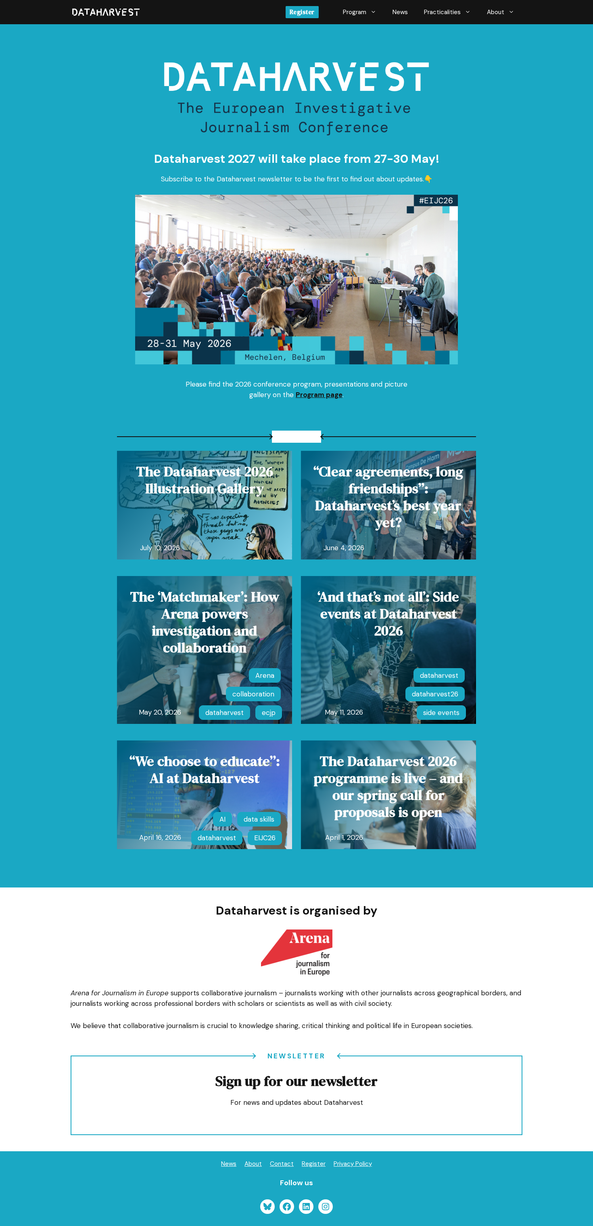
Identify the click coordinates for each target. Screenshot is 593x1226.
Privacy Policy (353, 1164)
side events (441, 712)
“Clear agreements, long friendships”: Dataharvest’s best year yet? (388, 497)
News (400, 12)
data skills (259, 819)
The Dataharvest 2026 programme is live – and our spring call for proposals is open (388, 786)
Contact (282, 1164)
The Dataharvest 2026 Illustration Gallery (204, 480)
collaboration (253, 694)
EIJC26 (265, 837)
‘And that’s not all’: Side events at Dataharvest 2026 (388, 613)
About (495, 12)
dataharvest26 (435, 694)
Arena (264, 675)
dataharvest (224, 712)
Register (302, 12)
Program (354, 12)
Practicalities (442, 12)
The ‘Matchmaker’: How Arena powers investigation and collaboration (204, 622)
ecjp (269, 712)
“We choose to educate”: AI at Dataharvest (204, 769)
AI (222, 819)
